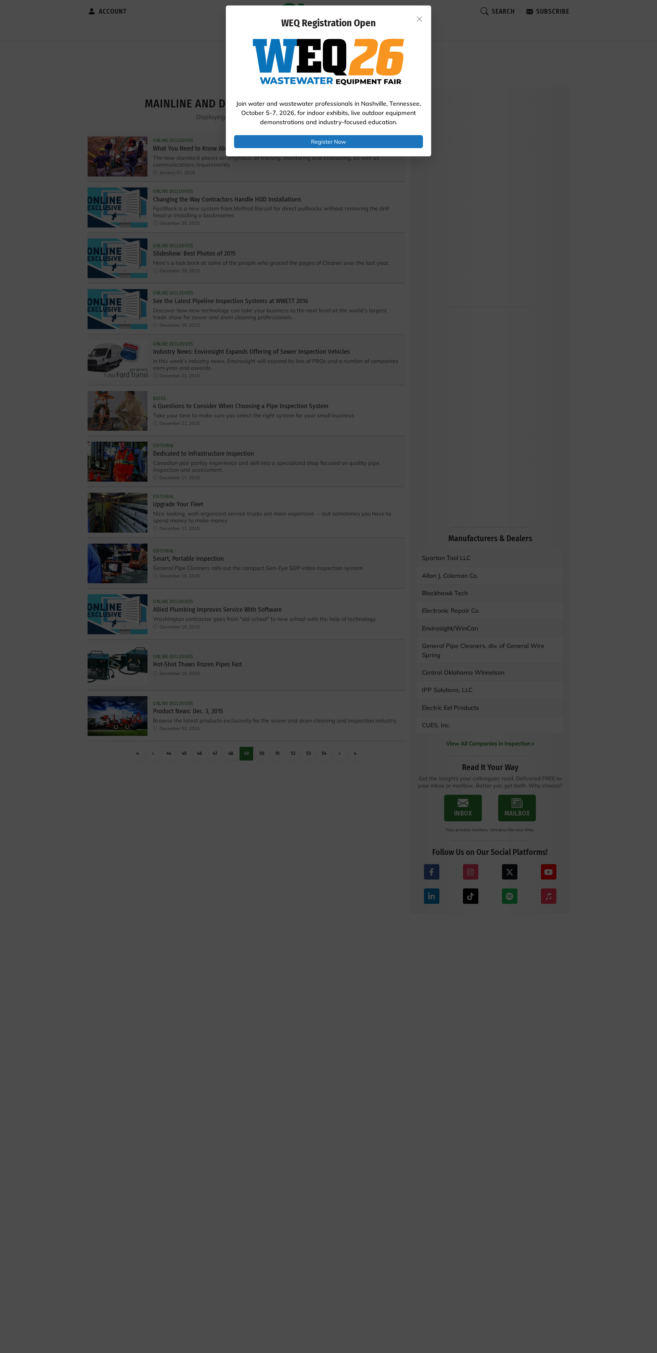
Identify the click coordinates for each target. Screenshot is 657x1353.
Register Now (328, 141)
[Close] (419, 19)
